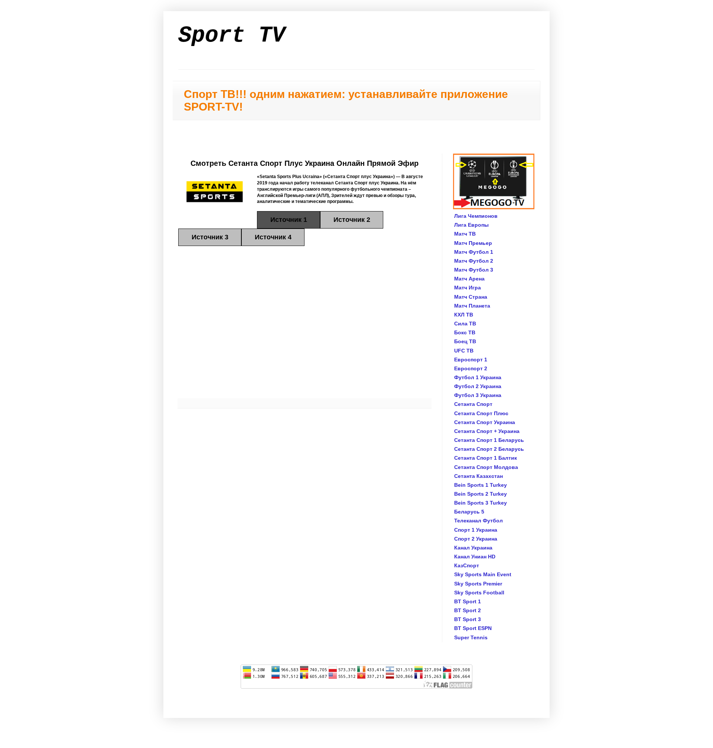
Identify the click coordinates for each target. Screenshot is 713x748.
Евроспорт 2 (470, 368)
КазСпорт (466, 565)
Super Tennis (471, 637)
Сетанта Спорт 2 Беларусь (489, 449)
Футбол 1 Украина (477, 377)
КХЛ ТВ (463, 315)
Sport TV (231, 35)
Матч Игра (467, 288)
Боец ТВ (465, 341)
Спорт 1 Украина (475, 530)
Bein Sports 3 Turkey (480, 503)
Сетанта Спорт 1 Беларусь (489, 440)
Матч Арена (469, 279)
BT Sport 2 (467, 610)
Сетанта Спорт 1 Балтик (485, 458)
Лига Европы (471, 225)
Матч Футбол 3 (473, 270)
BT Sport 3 (467, 619)
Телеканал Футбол (478, 521)
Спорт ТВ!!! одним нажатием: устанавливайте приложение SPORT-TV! (346, 100)
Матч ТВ (465, 234)
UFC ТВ (463, 351)
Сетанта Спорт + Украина (487, 431)
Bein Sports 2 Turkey (480, 494)
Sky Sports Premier (478, 584)
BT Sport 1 (467, 601)
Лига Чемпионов (476, 216)
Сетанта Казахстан (478, 476)
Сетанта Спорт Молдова (486, 467)
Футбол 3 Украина (477, 395)
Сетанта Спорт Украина (484, 422)
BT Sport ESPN (473, 628)
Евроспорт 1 (470, 359)
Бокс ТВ (464, 332)
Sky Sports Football (479, 593)
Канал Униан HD (474, 557)
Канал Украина (473, 548)
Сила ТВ (465, 324)
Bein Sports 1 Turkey (480, 485)
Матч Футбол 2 (473, 261)
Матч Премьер (473, 243)
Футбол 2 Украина (477, 386)
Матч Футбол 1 (473, 252)
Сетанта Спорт (473, 404)
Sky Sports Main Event (482, 574)
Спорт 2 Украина (475, 539)
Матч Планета (472, 306)
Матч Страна (470, 297)
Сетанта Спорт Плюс (481, 413)
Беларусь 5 (469, 512)
